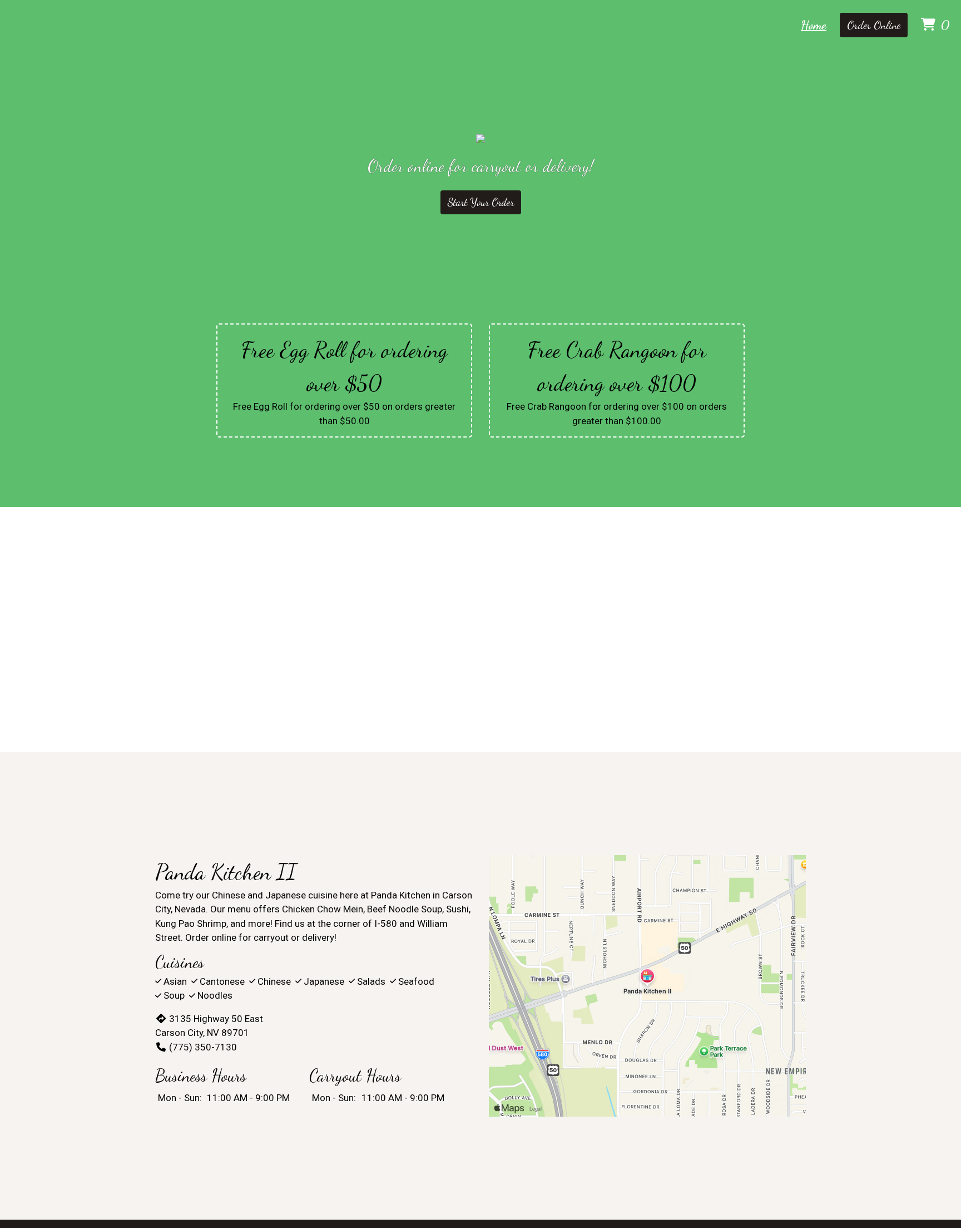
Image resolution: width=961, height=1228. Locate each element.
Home (813, 24)
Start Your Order (481, 202)
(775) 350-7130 (203, 1047)
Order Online (873, 25)
